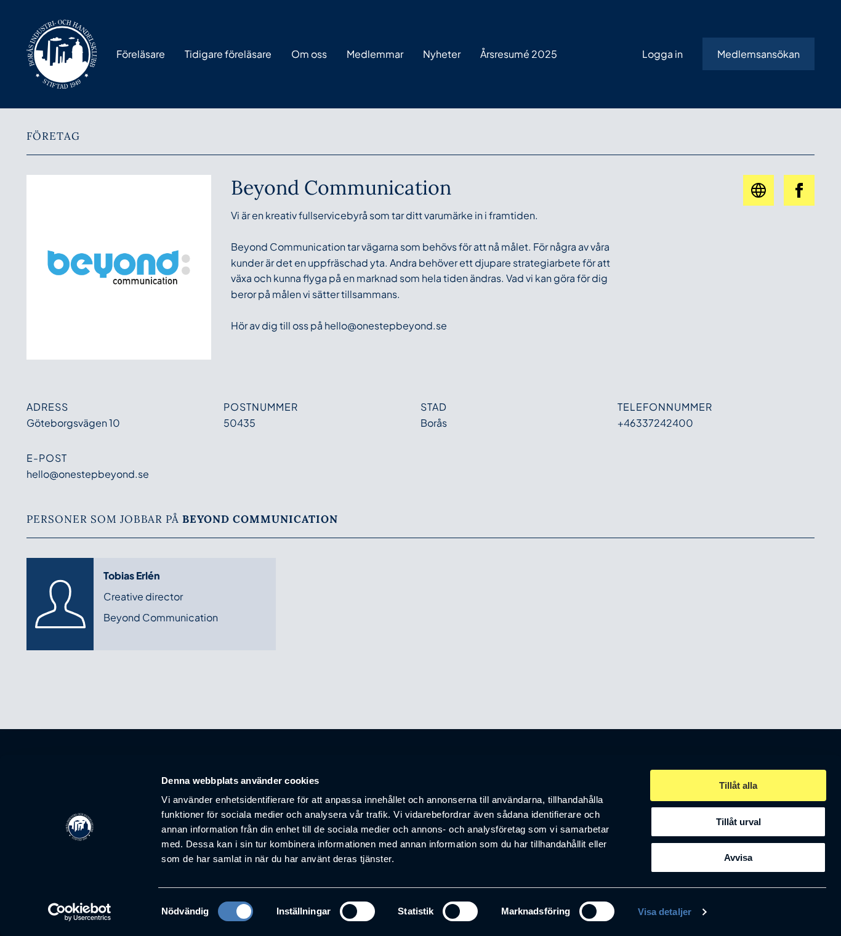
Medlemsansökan (758, 53)
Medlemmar (375, 53)
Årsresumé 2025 (518, 53)
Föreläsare (140, 53)
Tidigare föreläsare (228, 53)
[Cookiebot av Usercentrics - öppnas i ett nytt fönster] (80, 912)
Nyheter (442, 53)
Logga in (662, 53)
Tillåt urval (738, 822)
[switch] (357, 911)
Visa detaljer (664, 911)
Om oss (309, 53)
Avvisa (738, 857)
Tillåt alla (738, 785)
